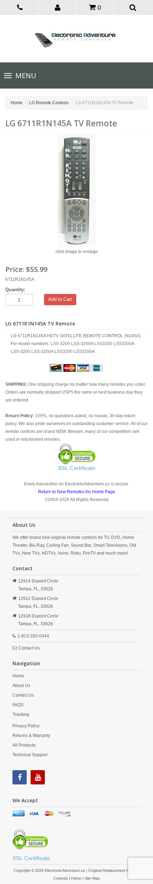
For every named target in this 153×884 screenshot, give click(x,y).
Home (16, 102)
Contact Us (29, 648)
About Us (21, 685)
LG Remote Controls (49, 102)
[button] (57, 7)
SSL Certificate (76, 468)
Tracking (20, 714)
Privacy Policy (25, 725)
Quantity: (15, 289)
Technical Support (29, 754)
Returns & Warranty (31, 735)
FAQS (17, 704)
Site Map (92, 878)
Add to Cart (60, 299)
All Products (24, 745)
